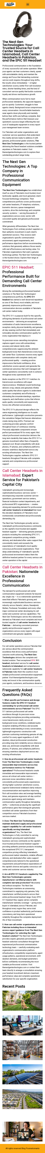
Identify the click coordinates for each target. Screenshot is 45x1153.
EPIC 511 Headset (17, 267)
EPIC (33, 660)
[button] (28, 4)
